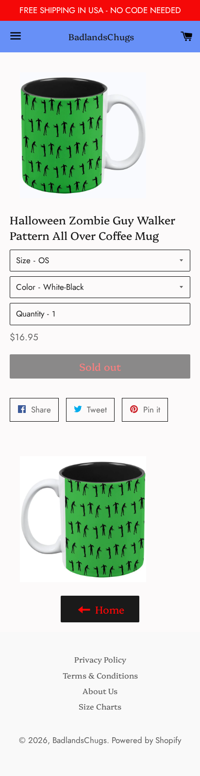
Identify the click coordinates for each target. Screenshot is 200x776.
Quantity (30, 313)
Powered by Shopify (146, 740)
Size (23, 260)
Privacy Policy (100, 659)
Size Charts (100, 706)
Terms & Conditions (100, 675)
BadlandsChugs (100, 37)
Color (25, 287)
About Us (100, 690)
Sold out (100, 366)
